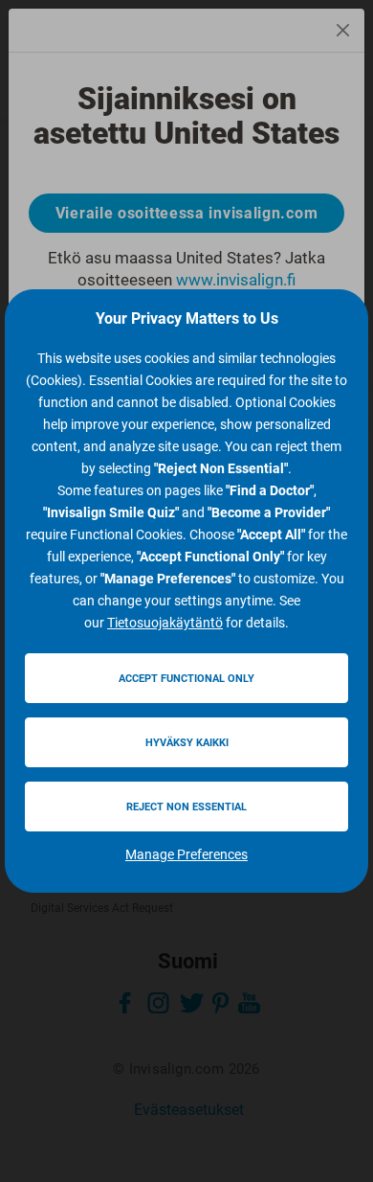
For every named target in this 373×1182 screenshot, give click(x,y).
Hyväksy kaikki (187, 743)
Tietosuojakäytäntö (165, 622)
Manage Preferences (186, 854)
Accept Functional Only (186, 678)
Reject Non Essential (186, 807)
